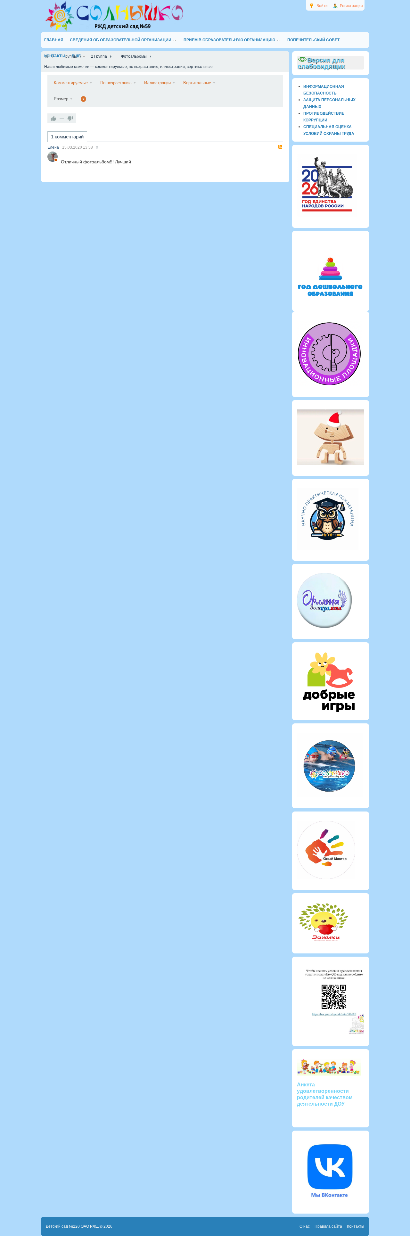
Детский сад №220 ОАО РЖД (72, 1226)
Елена (53, 147)
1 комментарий (67, 136)
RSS (280, 147)
